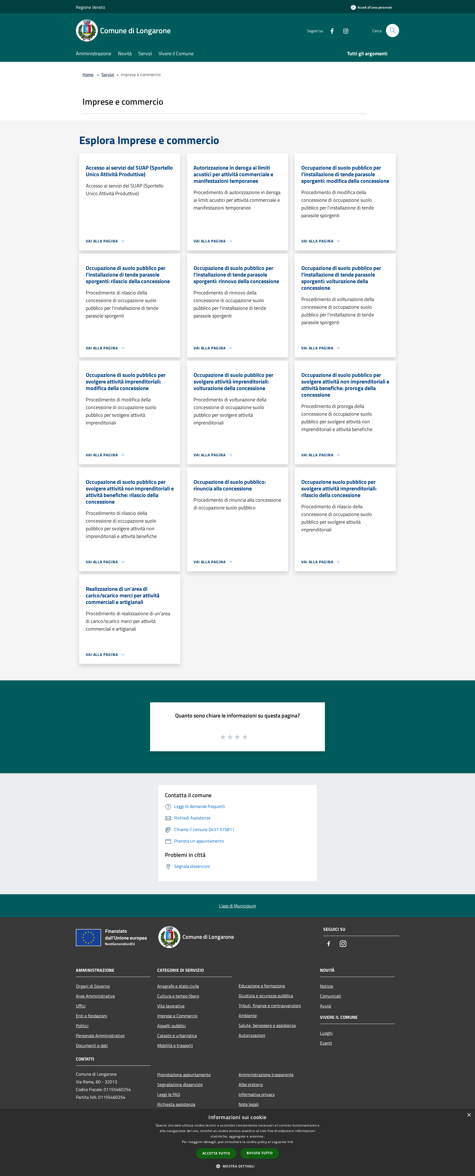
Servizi (107, 74)
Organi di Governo (93, 986)
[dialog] (237, 1142)
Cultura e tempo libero (178, 996)
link (290, 1141)
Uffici (80, 1006)
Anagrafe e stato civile (178, 986)
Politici (82, 1025)
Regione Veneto (90, 7)
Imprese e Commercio (177, 1015)
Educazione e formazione (262, 985)
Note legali (249, 1104)
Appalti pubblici (171, 1025)
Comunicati (330, 996)
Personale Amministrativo (100, 1035)
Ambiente (248, 1015)
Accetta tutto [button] (216, 1153)
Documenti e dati (92, 1045)
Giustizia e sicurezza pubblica (266, 995)
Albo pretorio (251, 1084)
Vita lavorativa (170, 1006)
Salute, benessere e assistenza (267, 1025)
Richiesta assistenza (176, 1104)
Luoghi (326, 1033)
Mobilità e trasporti (175, 1045)
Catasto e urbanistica (177, 1035)
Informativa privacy (257, 1094)
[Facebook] (329, 30)
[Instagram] (343, 30)
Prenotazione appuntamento (184, 1074)
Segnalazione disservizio (180, 1084)
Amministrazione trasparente (266, 1074)
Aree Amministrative (95, 996)
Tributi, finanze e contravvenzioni (270, 1005)
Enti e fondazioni (91, 1015)
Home (87, 74)
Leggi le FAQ (168, 1094)
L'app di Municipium (237, 905)
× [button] (469, 1115)
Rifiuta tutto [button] (260, 1153)
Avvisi (325, 1006)
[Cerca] (392, 30)
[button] (237, 1166)
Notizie (326, 986)
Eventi (326, 1043)
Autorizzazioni (252, 1035)
